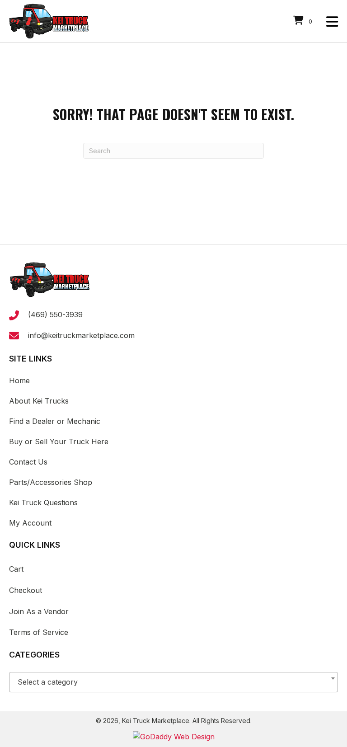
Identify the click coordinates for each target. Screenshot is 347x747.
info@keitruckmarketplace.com (81, 335)
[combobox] (173, 682)
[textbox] (173, 682)
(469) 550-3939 (55, 314)
